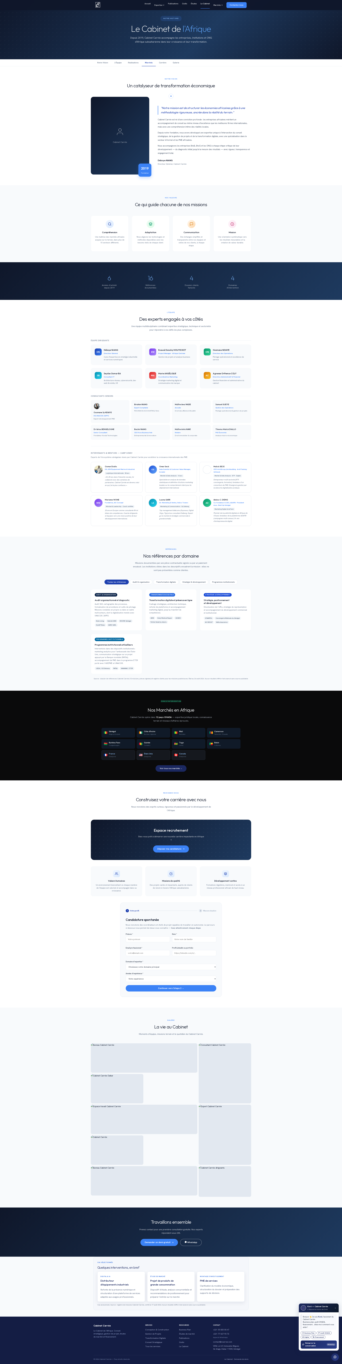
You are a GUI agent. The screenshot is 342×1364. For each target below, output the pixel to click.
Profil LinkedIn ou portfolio (182, 948)
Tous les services (152, 1346)
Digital (306, 1337)
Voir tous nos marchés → (171, 768)
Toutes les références (116, 582)
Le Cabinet (205, 3)
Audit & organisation (141, 582)
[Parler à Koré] (335, 1357)
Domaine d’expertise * (134, 962)
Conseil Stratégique (153, 1342)
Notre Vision (102, 62)
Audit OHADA (325, 1333)
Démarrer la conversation (320, 1344)
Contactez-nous (236, 5)
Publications (173, 3)
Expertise (158, 5)
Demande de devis (241, 1359)
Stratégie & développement (194, 582)
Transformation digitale (166, 582)
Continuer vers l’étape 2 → (171, 988)
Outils (184, 3)
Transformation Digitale (155, 1338)
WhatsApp (192, 1242)
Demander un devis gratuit (157, 1242)
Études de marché (187, 1334)
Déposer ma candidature (169, 849)
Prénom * (129, 934)
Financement (319, 1337)
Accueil (148, 3)
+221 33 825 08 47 (221, 1329)
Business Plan (309, 1333)
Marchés (217, 5)
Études (194, 3)
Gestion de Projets (153, 1334)
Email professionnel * (134, 948)
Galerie (176, 62)
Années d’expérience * (134, 973)
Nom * (174, 934)
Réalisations (133, 62)
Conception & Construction (157, 1329)
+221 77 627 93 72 (221, 1334)
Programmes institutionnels (223, 582)
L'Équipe (118, 62)
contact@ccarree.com (222, 1342)
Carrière (162, 62)
